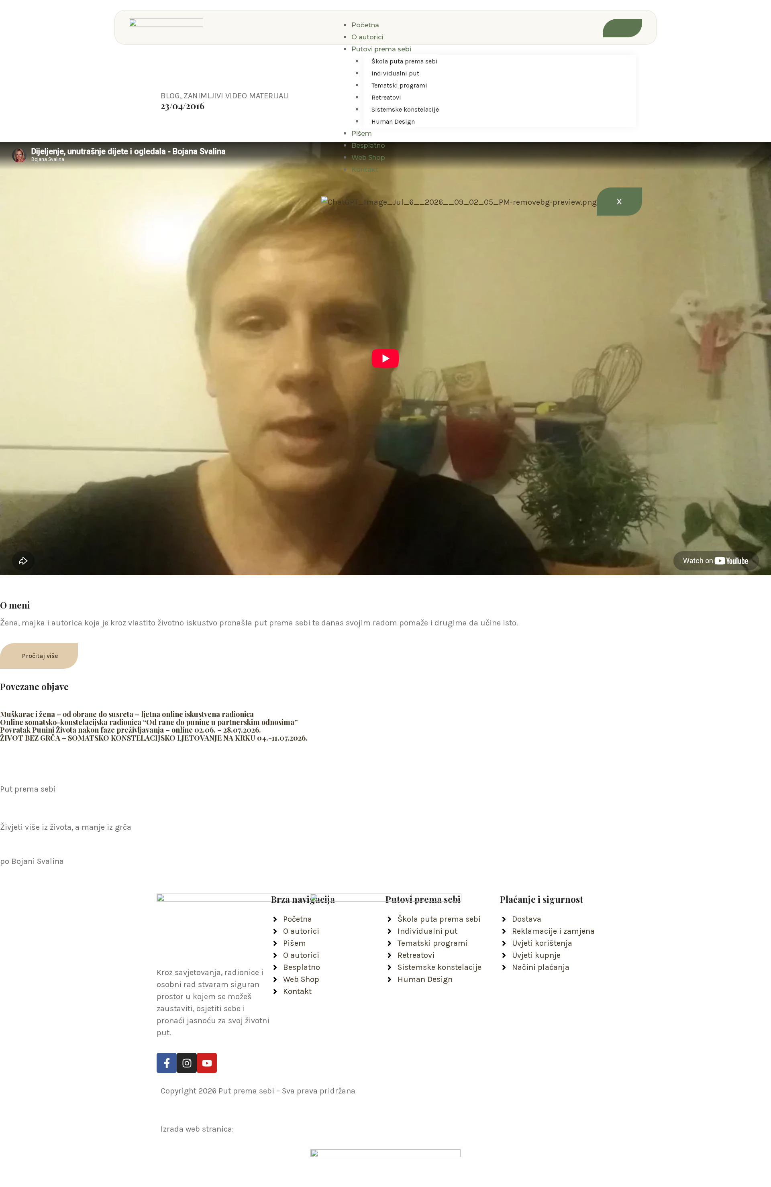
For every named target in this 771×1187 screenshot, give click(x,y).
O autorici (367, 37)
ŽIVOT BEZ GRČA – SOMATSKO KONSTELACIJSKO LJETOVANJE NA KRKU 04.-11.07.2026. (154, 738)
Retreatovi (386, 97)
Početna (365, 25)
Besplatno (368, 145)
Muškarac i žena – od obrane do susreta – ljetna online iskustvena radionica (127, 714)
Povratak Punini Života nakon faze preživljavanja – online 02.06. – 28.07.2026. (130, 730)
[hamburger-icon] (622, 28)
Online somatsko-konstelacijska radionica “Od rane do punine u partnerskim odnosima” (149, 722)
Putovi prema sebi (381, 49)
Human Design (393, 121)
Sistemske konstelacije (405, 109)
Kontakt (364, 169)
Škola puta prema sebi (404, 61)
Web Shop (368, 157)
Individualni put (395, 73)
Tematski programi (399, 85)
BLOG (170, 95)
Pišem (361, 133)
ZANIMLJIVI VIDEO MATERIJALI (236, 95)
